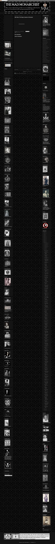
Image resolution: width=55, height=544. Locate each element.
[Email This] (25, 31)
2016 (44, 234)
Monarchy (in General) (46, 51)
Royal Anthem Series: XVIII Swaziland (46, 383)
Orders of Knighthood (45, 56)
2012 (44, 238)
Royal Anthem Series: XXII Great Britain (46, 344)
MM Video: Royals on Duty (45, 283)
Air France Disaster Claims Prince (46, 401)
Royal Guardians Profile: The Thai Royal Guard (46, 404)
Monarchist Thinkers (45, 48)
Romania (18, 32)
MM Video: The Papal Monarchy (46, 348)
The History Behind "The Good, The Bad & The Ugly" (8, 59)
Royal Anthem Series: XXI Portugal (46, 350)
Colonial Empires (45, 43)
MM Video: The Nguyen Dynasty (46, 327)
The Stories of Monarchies (46, 60)
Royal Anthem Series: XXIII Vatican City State (46, 332)
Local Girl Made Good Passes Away (46, 273)
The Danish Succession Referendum (46, 353)
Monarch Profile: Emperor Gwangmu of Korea (46, 341)
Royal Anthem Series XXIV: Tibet (46, 304)
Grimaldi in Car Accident (46, 367)
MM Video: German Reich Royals (46, 299)
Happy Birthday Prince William (46, 297)
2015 (44, 235)
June (45, 249)
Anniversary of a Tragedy (46, 257)
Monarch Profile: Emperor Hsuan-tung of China (46, 270)
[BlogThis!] (26, 31)
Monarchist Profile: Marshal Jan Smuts (46, 364)
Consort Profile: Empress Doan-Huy (46, 393)
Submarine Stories (45, 59)
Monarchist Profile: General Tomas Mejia (46, 280)
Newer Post (16, 69)
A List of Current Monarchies (46, 39)
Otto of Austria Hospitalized (46, 288)
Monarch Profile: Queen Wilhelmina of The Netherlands (46, 294)
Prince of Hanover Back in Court (46, 329)
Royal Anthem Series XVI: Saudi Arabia (46, 395)
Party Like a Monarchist (46, 301)
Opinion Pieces (45, 55)
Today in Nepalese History (45, 388)
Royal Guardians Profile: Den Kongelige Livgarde (46, 335)
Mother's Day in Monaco (46, 310)
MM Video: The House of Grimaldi (46, 338)
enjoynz (30, 542)
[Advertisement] (27, 61)
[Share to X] (27, 31)
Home (28, 69)
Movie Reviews (45, 52)
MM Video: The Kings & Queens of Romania (46, 318)
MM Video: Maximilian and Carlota (46, 357)
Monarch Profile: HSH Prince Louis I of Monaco (46, 377)
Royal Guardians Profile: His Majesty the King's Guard (46, 286)
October (45, 245)
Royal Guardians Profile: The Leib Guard (46, 372)
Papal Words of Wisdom (46, 262)
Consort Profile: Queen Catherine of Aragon (46, 315)
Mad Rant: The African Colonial (46, 268)
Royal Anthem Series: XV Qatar (46, 407)
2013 (44, 237)
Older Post (38, 69)
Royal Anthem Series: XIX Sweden (46, 369)
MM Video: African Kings (46, 321)
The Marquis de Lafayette (46, 345)
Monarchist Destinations (46, 47)
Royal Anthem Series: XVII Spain (46, 390)
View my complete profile (46, 102)
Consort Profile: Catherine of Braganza (46, 362)
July (45, 248)
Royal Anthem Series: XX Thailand (46, 359)
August (45, 247)
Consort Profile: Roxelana (46, 275)
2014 (44, 236)
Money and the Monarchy (46, 251)
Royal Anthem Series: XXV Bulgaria (46, 278)
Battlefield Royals (45, 40)
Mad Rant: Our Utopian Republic (46, 256)
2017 (44, 233)
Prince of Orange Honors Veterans (45, 265)
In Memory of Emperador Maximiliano (46, 306)
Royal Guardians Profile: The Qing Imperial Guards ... (46, 260)
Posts (6, 64)
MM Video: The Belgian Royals (46, 253)
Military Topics (44, 44)
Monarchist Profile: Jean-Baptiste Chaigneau (46, 324)
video (19, 32)
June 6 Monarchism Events (46, 374)
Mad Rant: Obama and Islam (46, 385)
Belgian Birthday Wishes (46, 379)
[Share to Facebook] (28, 31)
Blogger (35, 542)
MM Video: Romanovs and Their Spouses (46, 291)
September (45, 246)
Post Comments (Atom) (29, 71)
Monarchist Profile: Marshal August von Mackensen (46, 398)
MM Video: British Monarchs (45, 312)
